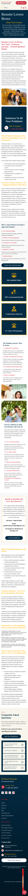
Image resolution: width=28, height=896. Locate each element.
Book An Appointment (7, 815)
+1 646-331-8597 (16, 129)
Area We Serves (5, 813)
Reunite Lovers (5, 838)
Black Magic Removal (7, 828)
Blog (2, 810)
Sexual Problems (5, 833)
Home (3, 803)
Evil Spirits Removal (6, 830)
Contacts (3, 818)
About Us (3, 805)
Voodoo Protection (6, 835)
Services (3, 808)
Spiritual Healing (5, 825)
